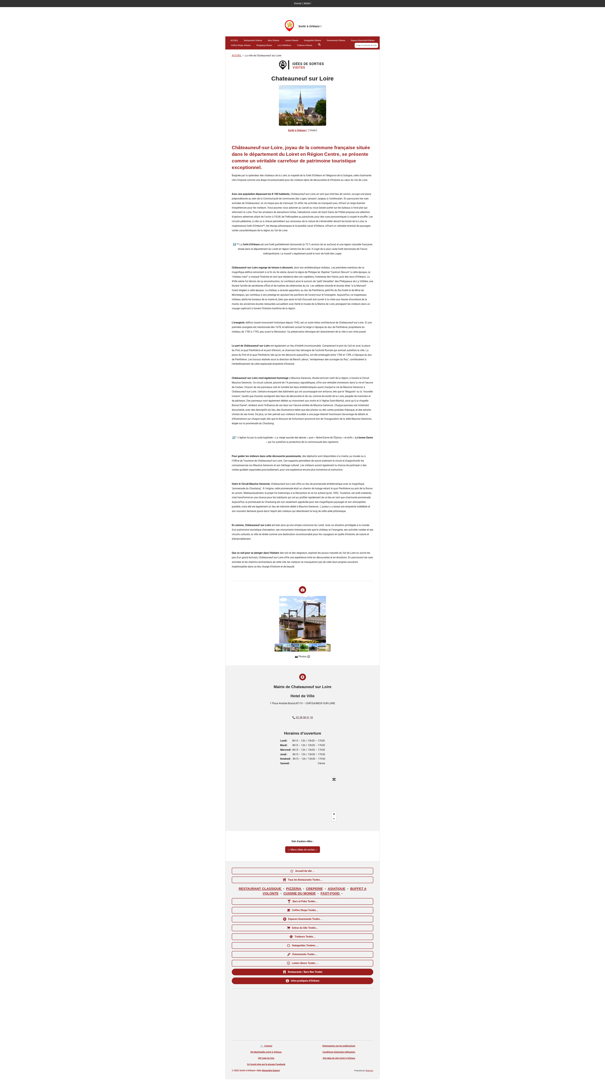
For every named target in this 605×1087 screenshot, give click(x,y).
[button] (327, 598)
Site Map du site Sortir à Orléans (339, 1058)
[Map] (302, 799)
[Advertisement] (302, 1015)
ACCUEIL (237, 55)
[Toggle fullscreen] (334, 779)
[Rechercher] (319, 44)
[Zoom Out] (334, 818)
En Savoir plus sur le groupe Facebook (266, 1064)
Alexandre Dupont (271, 1070)
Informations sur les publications (338, 1046)
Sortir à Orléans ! (297, 130)
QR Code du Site (266, 1058)
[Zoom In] (334, 814)
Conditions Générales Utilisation (339, 1052)
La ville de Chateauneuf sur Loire (263, 55)
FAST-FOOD (330, 893)
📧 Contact (266, 1046)
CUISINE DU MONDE (299, 893)
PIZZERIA (294, 889)
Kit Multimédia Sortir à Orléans (266, 1052)
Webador (369, 1071)
